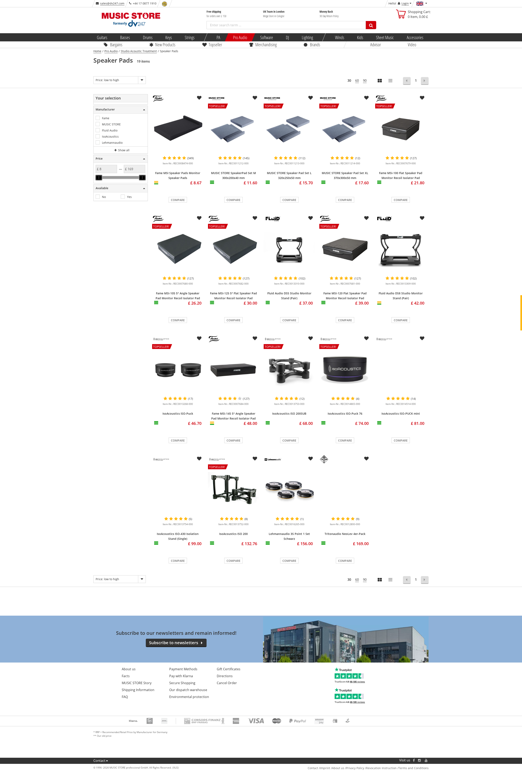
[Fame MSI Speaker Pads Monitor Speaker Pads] (177, 129)
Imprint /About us (332, 768)
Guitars (102, 37)
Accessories (415, 37)
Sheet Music (385, 37)
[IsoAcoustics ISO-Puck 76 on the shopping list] (366, 338)
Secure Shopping (182, 683)
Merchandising (266, 44)
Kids (360, 37)
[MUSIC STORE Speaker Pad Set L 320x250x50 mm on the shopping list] (310, 97)
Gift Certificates (228, 669)
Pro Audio (240, 37)
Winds (339, 37)
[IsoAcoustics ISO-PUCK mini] (400, 348)
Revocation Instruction (381, 768)
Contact (99, 760)
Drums (147, 37)
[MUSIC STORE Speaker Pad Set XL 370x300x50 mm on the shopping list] (366, 97)
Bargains (116, 44)
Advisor (375, 44)
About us (129, 669)
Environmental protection (189, 697)
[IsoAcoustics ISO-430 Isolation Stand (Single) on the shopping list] (199, 458)
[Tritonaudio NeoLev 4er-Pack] (344, 489)
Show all (123, 150)
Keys (168, 37)
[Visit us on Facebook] (413, 760)
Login (405, 3)
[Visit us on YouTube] (426, 760)
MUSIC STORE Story (137, 683)
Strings (190, 37)
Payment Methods (183, 669)
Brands (315, 44)
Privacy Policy (355, 768)
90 (365, 80)
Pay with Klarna (181, 676)
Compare (178, 200)
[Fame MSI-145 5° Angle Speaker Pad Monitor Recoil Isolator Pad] (233, 369)
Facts (126, 676)
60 (357, 80)
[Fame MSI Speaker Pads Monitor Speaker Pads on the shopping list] (199, 97)
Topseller (215, 44)
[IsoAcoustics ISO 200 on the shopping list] (255, 458)
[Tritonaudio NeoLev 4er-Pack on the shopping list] (366, 458)
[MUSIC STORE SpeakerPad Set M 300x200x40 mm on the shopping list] (255, 97)
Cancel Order (227, 683)
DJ (287, 37)
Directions (225, 676)
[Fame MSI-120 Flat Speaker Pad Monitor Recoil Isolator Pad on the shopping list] (366, 218)
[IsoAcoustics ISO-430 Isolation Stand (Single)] (177, 489)
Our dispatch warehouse (188, 690)
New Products (165, 44)
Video (412, 44)
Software (266, 37)
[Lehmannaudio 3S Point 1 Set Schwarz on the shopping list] (310, 458)
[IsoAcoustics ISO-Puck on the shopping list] (199, 338)
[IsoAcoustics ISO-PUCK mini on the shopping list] (422, 338)
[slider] (98, 177)
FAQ (125, 697)
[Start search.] (371, 25)
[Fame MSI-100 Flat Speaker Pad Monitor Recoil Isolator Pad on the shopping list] (422, 97)
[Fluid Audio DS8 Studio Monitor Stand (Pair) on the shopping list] (422, 218)
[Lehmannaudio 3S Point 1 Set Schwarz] (289, 489)
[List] (391, 81)
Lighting (307, 37)
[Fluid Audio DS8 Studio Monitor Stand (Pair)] (400, 249)
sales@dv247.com (112, 3)
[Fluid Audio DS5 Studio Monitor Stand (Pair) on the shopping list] (310, 218)
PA (218, 37)
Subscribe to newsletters (173, 642)
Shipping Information (138, 690)
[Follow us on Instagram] (419, 760)
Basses (125, 37)
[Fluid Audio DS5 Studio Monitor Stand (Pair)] (289, 249)
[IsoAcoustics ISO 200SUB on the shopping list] (310, 338)
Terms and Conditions (413, 768)
